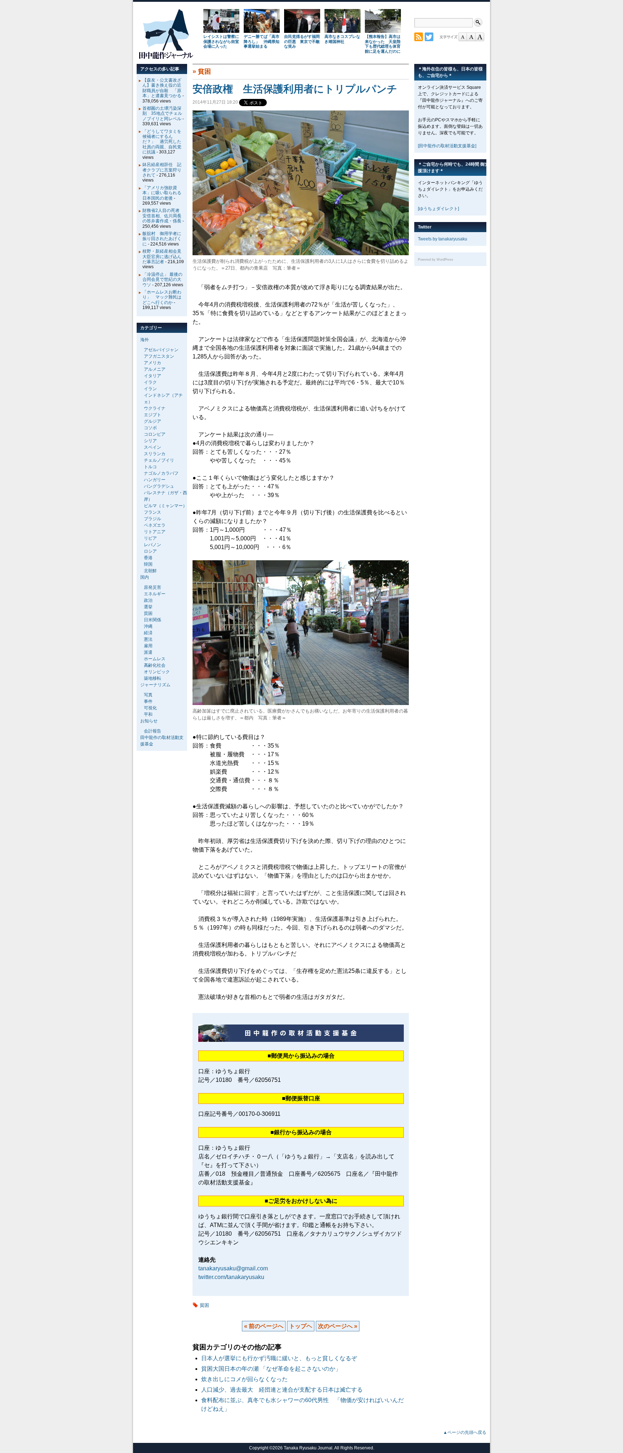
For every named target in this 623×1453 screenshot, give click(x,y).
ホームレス (154, 658)
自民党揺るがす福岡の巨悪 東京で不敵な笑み (302, 41)
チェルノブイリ (159, 460)
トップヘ (300, 1326)
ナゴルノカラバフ (161, 473)
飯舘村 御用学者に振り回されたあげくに (161, 239)
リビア (150, 538)
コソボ (150, 427)
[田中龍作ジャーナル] (165, 58)
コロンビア (154, 434)
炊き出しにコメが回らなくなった (244, 1379)
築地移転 (152, 678)
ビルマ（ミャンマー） (165, 505)
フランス (152, 512)
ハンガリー (154, 479)
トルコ (150, 466)
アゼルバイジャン (161, 349)
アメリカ (152, 362)
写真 (148, 694)
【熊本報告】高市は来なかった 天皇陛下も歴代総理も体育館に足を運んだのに (383, 43)
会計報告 (152, 731)
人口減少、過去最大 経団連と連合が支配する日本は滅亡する (284, 1390)
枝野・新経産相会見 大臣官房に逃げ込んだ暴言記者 (164, 256)
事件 (148, 701)
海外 (144, 339)
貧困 (204, 71)
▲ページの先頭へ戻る (464, 1432)
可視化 (150, 707)
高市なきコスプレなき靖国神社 (342, 39)
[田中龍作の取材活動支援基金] (447, 145)
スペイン (152, 447)
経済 (148, 632)
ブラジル (152, 518)
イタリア (152, 375)
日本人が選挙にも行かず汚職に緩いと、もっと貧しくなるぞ (279, 1358)
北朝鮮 (150, 570)
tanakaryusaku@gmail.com (233, 1268)
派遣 (148, 652)
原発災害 (152, 587)
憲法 (148, 639)
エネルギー (154, 593)
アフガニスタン (159, 356)
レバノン (152, 544)
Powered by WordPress (435, 259)
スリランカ (154, 453)
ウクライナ (154, 408)
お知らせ (149, 720)
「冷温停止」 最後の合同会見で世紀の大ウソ (162, 279)
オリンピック (157, 671)
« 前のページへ (263, 1326)
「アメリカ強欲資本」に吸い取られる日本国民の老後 (161, 193)
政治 (148, 600)
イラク (150, 382)
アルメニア (154, 369)
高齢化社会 (154, 665)
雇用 (148, 645)
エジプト (152, 414)
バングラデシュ (159, 486)
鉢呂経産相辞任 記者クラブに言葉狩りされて (161, 170)
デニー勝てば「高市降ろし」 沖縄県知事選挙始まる (261, 41)
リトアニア (154, 531)
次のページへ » (337, 1326)
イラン (150, 388)
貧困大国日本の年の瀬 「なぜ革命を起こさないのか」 (274, 1369)
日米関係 (152, 619)
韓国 (148, 564)
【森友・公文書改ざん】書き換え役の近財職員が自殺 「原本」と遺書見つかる (161, 88)
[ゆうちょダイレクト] (438, 208)
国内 (144, 577)
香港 (148, 557)
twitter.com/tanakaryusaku (231, 1277)
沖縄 (148, 626)
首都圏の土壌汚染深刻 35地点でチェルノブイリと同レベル (162, 113)
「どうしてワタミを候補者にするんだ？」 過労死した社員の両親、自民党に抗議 (161, 142)
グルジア (152, 421)
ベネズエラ (154, 525)
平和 (148, 714)
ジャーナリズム (155, 684)
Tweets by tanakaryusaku (442, 239)
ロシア (150, 551)
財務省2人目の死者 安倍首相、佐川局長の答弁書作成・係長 (163, 215)
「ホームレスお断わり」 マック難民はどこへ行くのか (161, 297)
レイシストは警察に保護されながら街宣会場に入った (221, 41)
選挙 (148, 606)
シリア (150, 440)
